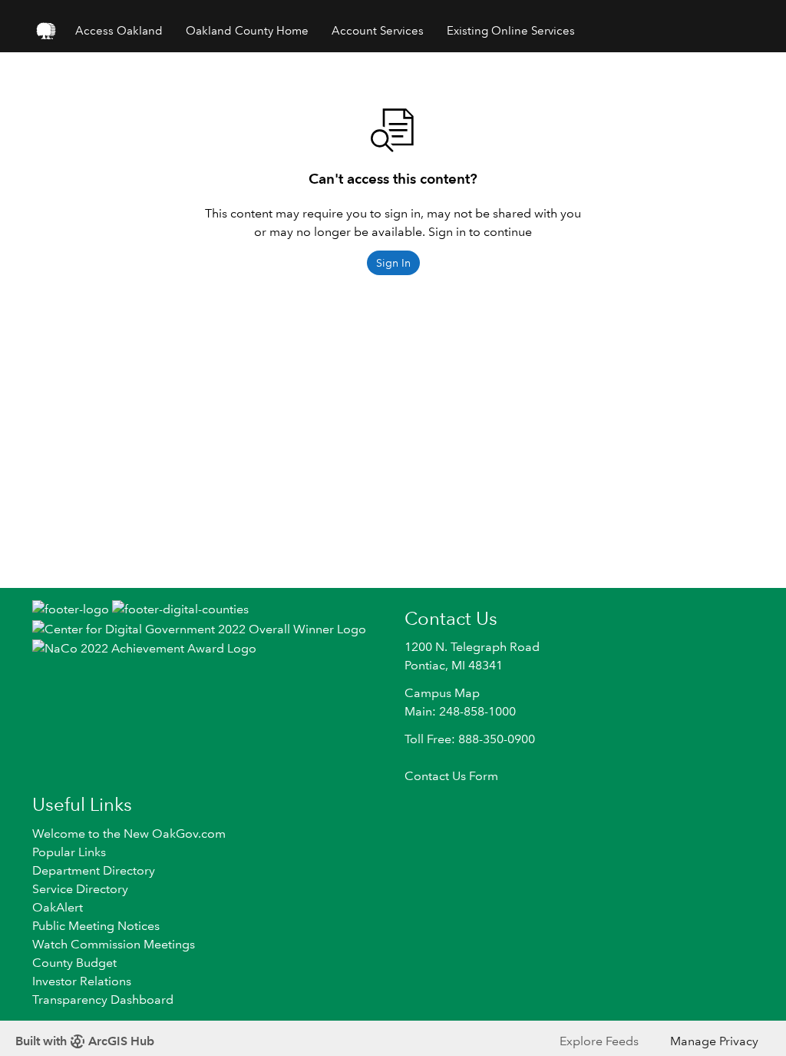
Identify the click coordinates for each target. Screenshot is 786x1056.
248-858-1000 (477, 711)
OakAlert (57, 907)
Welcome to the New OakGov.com (129, 833)
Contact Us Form (451, 776)
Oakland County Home (247, 31)
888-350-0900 (496, 739)
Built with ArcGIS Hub (84, 1041)
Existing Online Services (511, 31)
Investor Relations (81, 981)
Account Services (378, 31)
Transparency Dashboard (102, 999)
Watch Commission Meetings (113, 944)
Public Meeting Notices (96, 925)
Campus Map (442, 693)
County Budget (74, 962)
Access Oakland (119, 31)
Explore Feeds (599, 1041)
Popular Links (69, 852)
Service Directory (80, 889)
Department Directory (93, 870)
